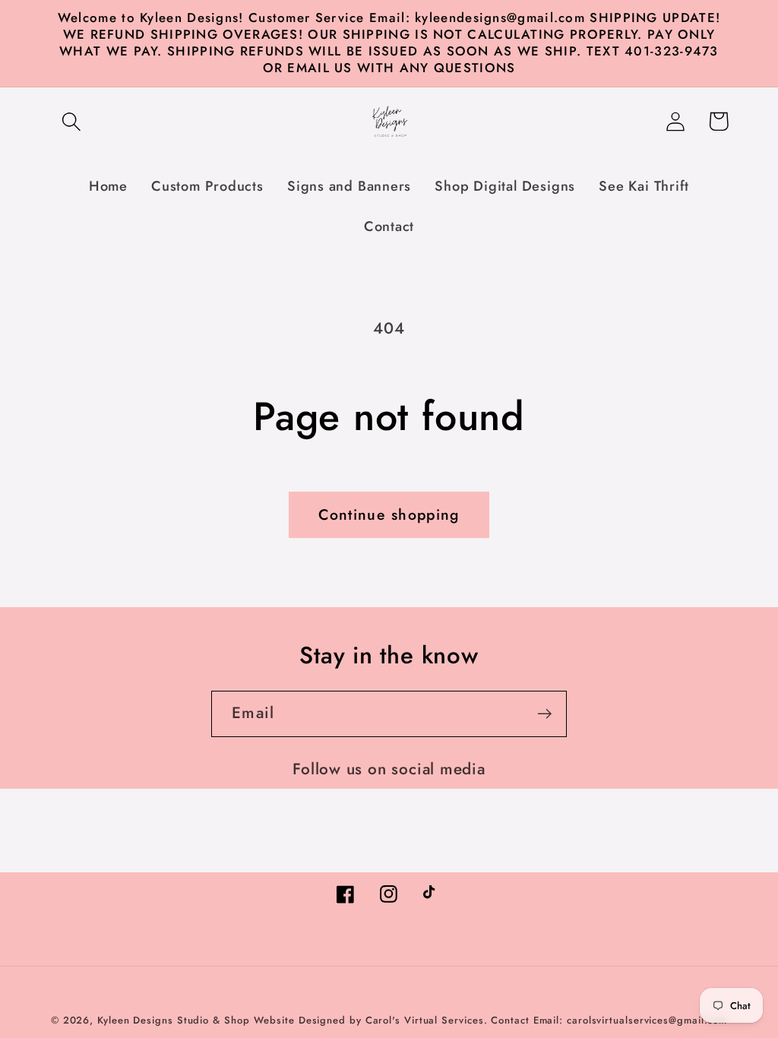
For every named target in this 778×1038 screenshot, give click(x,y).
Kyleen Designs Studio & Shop (173, 1020)
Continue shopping (388, 514)
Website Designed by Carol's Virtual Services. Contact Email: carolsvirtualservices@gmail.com (490, 1020)
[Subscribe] (544, 714)
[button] (71, 121)
